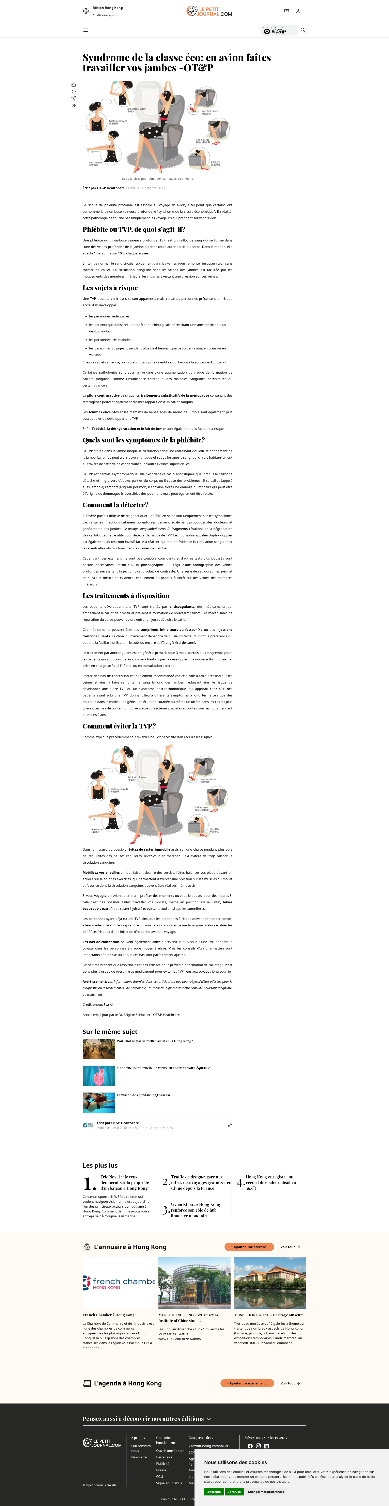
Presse (161, 1470)
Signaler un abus (169, 1483)
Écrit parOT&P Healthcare (104, 188)
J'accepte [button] (214, 1491)
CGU (159, 1476)
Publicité (162, 1463)
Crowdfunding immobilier (209, 1446)
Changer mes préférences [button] (266, 1491)
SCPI (192, 1452)
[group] (292, 29)
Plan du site (170, 1499)
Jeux (192, 1476)
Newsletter (139, 1457)
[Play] (293, 30)
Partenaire (164, 1457)
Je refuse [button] (234, 1491)
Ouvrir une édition (170, 1450)
